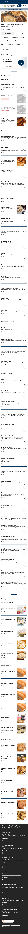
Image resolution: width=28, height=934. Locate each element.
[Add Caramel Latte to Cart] (24, 498)
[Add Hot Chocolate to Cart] (24, 355)
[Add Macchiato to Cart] (24, 315)
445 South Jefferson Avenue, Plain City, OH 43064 (12, 861)
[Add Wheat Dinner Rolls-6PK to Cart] (24, 710)
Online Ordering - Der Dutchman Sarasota (14, 1)
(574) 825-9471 (5, 911)
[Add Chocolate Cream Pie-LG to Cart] (24, 636)
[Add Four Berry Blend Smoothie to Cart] (24, 542)
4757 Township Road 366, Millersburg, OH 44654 (13, 835)
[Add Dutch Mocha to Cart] (24, 475)
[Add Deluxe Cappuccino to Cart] (24, 344)
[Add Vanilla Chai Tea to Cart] (24, 224)
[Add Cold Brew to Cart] (24, 293)
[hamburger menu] (2, 5)
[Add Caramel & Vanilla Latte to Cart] (24, 487)
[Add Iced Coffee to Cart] (24, 236)
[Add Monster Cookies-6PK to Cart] (24, 796)
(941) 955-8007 (5, 873)
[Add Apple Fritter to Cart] (24, 153)
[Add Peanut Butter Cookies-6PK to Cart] (24, 807)
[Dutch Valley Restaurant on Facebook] (2, 905)
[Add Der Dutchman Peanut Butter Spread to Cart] (24, 722)
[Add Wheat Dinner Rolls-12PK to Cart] (24, 699)
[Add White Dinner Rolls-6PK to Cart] (24, 687)
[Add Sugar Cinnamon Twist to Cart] (24, 176)
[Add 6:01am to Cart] (24, 258)
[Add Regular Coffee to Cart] (24, 213)
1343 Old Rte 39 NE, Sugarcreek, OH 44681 (12, 900)
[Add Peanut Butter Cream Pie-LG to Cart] (24, 659)
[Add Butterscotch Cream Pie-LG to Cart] (24, 613)
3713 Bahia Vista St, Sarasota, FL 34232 (11, 875)
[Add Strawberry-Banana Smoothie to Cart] (24, 588)
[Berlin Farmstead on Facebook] (2, 841)
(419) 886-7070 (5, 846)
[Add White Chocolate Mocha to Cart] (24, 464)
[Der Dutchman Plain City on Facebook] (2, 867)
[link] (9, 44)
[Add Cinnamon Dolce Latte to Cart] (24, 407)
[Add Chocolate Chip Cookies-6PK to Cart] (24, 750)
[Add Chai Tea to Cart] (24, 281)
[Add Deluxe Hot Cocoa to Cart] (24, 367)
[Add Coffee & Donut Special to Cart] (24, 90)
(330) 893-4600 (5, 834)
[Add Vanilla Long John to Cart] (24, 124)
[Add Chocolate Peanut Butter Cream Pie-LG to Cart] (24, 625)
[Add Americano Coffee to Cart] (24, 247)
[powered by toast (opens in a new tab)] (8, 921)
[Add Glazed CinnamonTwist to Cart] (24, 165)
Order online (5, 838)
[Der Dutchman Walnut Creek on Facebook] (2, 892)
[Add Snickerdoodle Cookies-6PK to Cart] (24, 819)
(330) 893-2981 (5, 886)
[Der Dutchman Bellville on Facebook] (2, 853)
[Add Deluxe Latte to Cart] (24, 396)
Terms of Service (6, 925)
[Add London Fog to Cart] (24, 304)
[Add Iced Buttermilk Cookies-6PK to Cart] (24, 773)
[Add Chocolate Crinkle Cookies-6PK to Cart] (24, 762)
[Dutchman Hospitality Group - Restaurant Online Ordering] (9, 6)
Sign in (24, 6)
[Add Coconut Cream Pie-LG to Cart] (24, 647)
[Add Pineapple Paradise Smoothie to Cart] (24, 554)
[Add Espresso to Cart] (24, 270)
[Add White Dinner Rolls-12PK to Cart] (24, 676)
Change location (5, 29)
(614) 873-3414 (5, 859)
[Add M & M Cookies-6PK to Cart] (24, 785)
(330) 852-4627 (5, 898)
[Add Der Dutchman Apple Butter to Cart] (24, 733)
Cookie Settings (5, 926)
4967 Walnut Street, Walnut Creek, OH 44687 (13, 887)
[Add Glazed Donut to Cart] (24, 187)
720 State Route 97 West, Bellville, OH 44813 (12, 848)
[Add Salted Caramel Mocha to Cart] (24, 441)
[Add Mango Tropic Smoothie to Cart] (24, 565)
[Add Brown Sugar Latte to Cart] (24, 453)
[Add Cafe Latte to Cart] (24, 384)
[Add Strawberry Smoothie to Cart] (24, 576)
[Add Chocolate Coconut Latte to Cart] (24, 430)
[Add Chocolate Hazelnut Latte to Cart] (24, 418)
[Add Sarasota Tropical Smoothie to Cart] (24, 531)
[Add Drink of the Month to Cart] (24, 510)
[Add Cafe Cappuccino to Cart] (24, 333)
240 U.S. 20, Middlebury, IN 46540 (10, 912)
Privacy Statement (15, 925)
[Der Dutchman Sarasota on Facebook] (2, 880)
